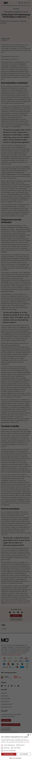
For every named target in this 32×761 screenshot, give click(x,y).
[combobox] (28, 735)
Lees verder (26, 742)
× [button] (30, 734)
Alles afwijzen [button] (24, 754)
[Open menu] (2, 3)
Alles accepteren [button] (8, 754)
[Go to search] (22, 3)
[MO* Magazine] (6, 3)
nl (28, 2)
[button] (16, 758)
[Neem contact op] (19, 3)
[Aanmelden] (25, 3)
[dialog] (16, 747)
